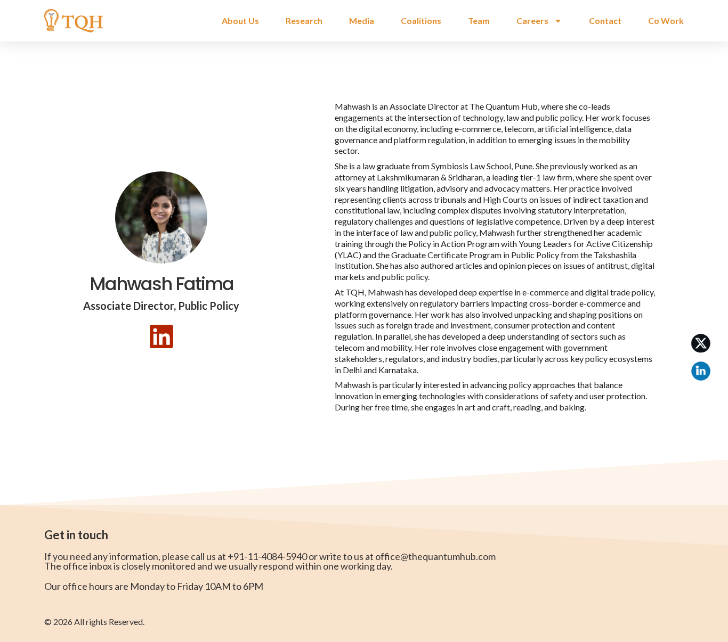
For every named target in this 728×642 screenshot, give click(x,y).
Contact (605, 20)
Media (361, 20)
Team (479, 20)
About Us (240, 20)
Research (304, 20)
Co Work (666, 20)
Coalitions (421, 20)
